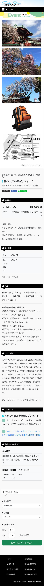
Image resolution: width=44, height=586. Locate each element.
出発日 (6, 513)
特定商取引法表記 (31, 574)
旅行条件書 (10, 564)
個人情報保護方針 (31, 564)
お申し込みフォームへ (22, 542)
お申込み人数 (8, 524)
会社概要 (10, 574)
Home (9, 559)
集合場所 (7, 501)
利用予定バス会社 (13, 569)
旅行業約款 (28, 559)
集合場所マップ (30, 569)
